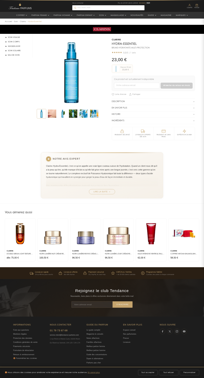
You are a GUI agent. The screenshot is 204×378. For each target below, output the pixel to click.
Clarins (23, 21)
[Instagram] (177, 331)
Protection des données (22, 338)
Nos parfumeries (129, 334)
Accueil (8, 21)
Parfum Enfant (84, 15)
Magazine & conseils (94, 334)
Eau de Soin (14, 55)
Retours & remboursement (23, 354)
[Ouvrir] (6, 37)
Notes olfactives (93, 338)
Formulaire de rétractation (23, 350)
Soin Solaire (14, 51)
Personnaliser (189, 372)
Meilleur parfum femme (95, 346)
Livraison (126, 342)
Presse (126, 338)
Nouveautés (137, 15)
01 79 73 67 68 (58, 330)
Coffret (20, 15)
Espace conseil (129, 330)
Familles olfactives (94, 342)
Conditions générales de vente (25, 342)
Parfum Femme (39, 15)
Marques (181, 15)
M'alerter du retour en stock (176, 85)
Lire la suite (101, 192)
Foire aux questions (21, 330)
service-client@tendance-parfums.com (64, 335)
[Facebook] (162, 331)
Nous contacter (77, 3)
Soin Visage (14, 37)
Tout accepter (147, 372)
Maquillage (117, 15)
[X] (169, 331)
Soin (101, 15)
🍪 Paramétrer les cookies (25, 358)
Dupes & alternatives (94, 358)
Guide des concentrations (96, 354)
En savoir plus (94, 372)
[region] (102, 273)
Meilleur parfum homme (95, 350)
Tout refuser (168, 372)
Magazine (166, 15)
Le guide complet (93, 330)
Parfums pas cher (93, 363)
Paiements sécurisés (21, 346)
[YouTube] (184, 331)
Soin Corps (14, 42)
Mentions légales (20, 334)
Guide (151, 15)
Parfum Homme (62, 15)
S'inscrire (122, 304)
